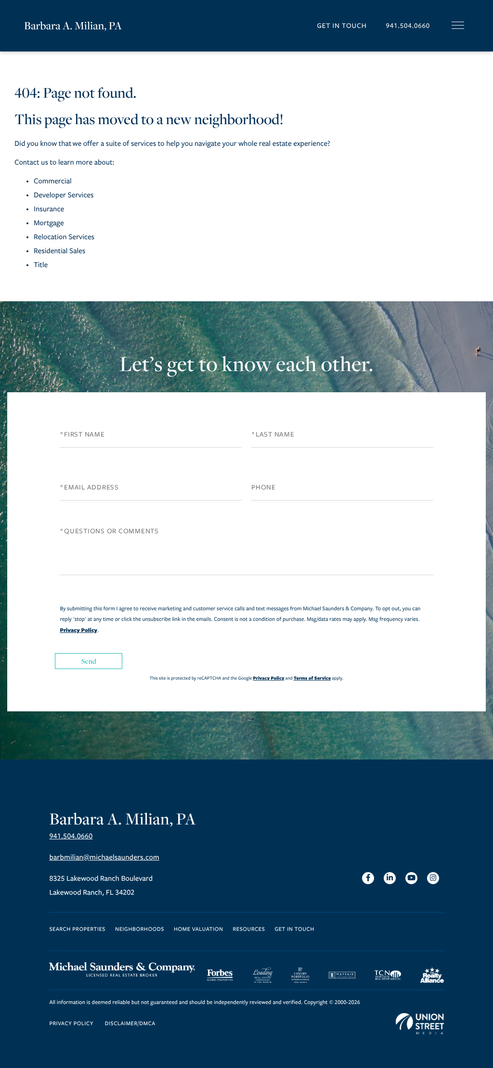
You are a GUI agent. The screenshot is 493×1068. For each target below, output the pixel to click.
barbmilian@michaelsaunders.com (104, 857)
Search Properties (77, 929)
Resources (249, 929)
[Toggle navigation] (458, 25)
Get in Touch (341, 26)
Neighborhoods (139, 929)
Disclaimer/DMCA (130, 1024)
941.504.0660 (408, 26)
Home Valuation (198, 929)
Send (89, 661)
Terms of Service (312, 678)
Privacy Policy (78, 630)
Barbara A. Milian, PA (73, 25)
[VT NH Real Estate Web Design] (420, 1023)
